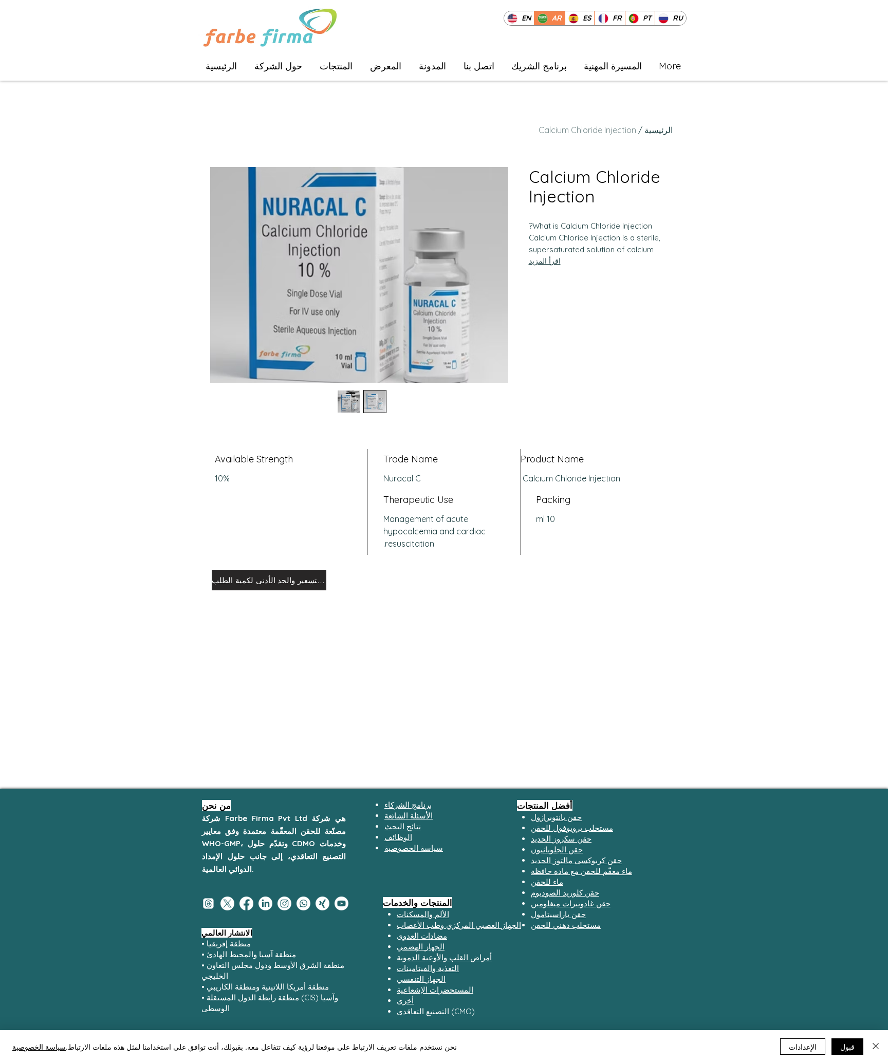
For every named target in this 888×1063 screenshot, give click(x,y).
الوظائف (398, 837)
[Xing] (322, 903)
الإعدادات (803, 1046)
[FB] (246, 903)
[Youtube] (341, 903)
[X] (227, 903)
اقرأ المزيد (545, 261)
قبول (847, 1046)
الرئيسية (658, 130)
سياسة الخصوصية (39, 1046)
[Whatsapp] (303, 903)
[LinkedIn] (265, 903)
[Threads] (208, 903)
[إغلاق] (875, 1046)
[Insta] (284, 903)
